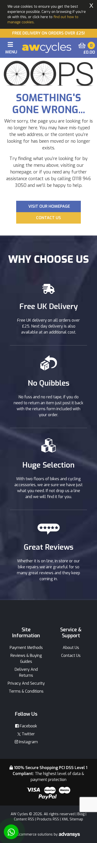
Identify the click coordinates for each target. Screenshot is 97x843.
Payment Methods (26, 647)
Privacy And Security (26, 683)
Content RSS (24, 819)
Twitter (28, 734)
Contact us (48, 217)
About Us (71, 647)
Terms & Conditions (26, 691)
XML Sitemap (72, 819)
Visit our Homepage (49, 206)
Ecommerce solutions (35, 834)
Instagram (28, 741)
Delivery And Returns (26, 672)
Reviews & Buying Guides (26, 658)
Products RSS (48, 819)
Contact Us (71, 655)
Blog (81, 814)
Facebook (28, 726)
